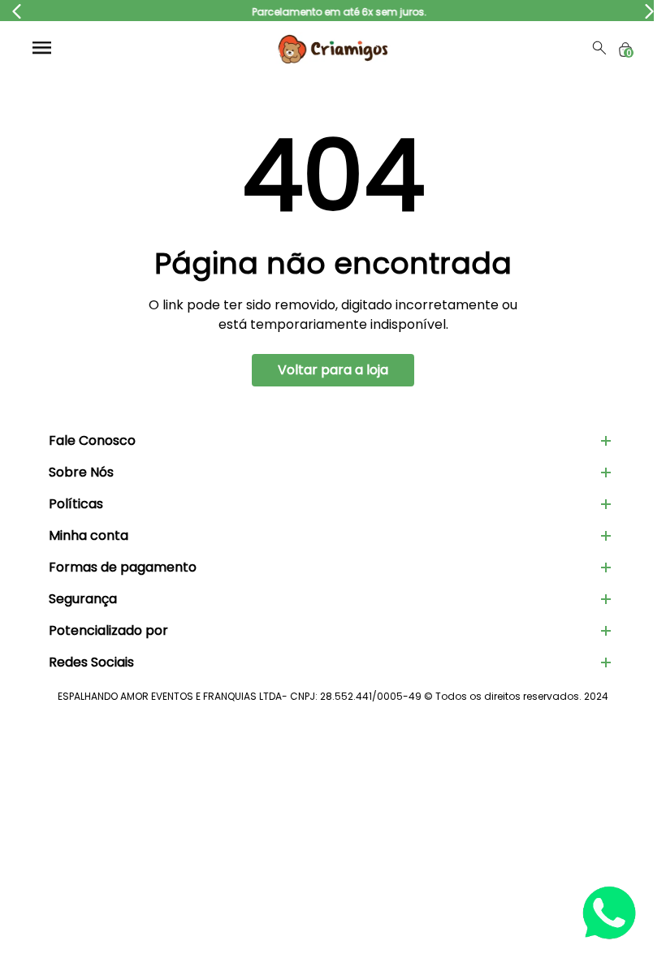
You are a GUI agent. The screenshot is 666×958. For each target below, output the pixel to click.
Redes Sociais (91, 662)
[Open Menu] (41, 47)
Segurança (83, 598)
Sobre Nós (81, 472)
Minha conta (88, 535)
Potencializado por (108, 630)
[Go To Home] (333, 48)
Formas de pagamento (123, 567)
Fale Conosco (92, 440)
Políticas (76, 503)
